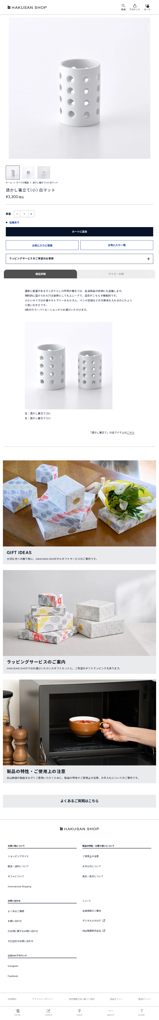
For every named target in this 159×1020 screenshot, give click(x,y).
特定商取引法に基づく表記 (81, 999)
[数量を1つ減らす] (17, 214)
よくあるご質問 (16, 911)
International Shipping (19, 886)
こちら (130, 432)
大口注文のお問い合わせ (20, 941)
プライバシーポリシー (42, 999)
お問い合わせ (15, 921)
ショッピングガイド (18, 856)
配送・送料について (18, 866)
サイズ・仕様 (116, 274)
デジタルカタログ (92, 920)
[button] (42, 245)
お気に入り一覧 (117, 245)
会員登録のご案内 (91, 911)
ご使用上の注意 (90, 856)
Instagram (13, 966)
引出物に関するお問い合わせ (23, 931)
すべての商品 (22, 182)
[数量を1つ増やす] (31, 214)
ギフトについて (16, 876)
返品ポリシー (116, 999)
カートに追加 (79, 231)
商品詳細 (40, 274)
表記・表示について (92, 876)
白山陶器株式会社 (92, 930)
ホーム (9, 182)
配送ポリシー (144, 999)
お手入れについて (91, 866)
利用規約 (12, 999)
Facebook (13, 976)
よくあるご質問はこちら (79, 801)
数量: (9, 213)
